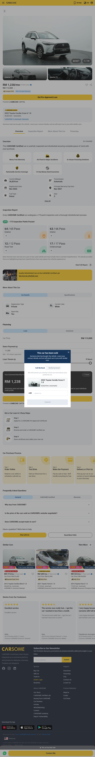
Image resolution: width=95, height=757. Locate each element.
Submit (48, 402)
